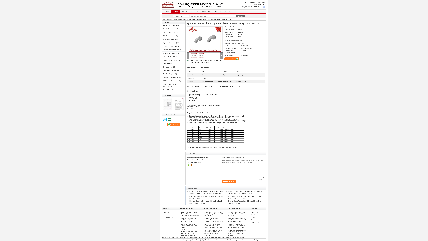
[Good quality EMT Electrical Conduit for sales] (167, 110)
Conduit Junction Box (169, 70)
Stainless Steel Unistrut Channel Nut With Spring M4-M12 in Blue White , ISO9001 (236, 225)
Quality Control (206, 11)
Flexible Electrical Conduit (171, 46)
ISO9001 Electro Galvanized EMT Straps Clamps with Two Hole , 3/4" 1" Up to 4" (190, 219)
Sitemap (253, 220)
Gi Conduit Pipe (167, 67)
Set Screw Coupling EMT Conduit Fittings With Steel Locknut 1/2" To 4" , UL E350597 (189, 226)
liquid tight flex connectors (217, 147)
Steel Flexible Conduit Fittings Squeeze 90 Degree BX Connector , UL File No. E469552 (213, 232)
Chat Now (257, 4)
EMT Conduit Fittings (169, 32)
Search (241, 16)
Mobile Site (255, 222)
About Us (184, 11)
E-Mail (253, 217)
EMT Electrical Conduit (170, 25)
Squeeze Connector (232, 147)
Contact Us (217, 11)
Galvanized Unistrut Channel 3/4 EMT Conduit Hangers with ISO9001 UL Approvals (237, 219)
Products (175, 11)
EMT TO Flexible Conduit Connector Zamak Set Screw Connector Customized (213, 225)
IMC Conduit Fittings (169, 36)
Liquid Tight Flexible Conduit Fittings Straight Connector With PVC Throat (213, 214)
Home (167, 11)
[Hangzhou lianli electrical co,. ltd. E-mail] (191, 165)
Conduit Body (167, 63)
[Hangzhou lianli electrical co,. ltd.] (264, 7)
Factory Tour (194, 11)
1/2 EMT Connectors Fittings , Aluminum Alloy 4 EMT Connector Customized (190, 233)
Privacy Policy (166, 237)
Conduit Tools (167, 90)
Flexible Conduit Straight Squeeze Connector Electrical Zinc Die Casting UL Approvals (213, 219)
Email (263, 4)
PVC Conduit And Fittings (170, 81)
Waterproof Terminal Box (170, 60)
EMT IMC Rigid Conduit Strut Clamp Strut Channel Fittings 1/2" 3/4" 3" (236, 214)
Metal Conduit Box (168, 56)
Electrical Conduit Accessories (199, 147)
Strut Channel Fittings (169, 53)
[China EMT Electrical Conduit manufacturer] (169, 4)
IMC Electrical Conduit (169, 29)
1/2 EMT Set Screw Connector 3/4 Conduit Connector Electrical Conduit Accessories (190, 214)
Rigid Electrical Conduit (170, 39)
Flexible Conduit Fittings (180, 19)
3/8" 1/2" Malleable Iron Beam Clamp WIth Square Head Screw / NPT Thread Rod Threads (237, 232)
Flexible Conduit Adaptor (170, 77)
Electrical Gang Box (169, 74)
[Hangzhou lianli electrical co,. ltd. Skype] (188, 165)
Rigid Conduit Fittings (169, 43)
